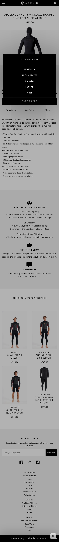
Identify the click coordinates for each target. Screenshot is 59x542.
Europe (30, 87)
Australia (29, 69)
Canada (29, 81)
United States (29, 75)
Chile (29, 93)
